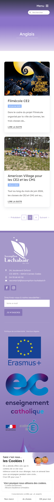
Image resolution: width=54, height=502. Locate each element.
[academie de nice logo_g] (22, 420)
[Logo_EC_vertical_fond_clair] (27, 372)
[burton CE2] (27, 62)
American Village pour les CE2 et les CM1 (25, 178)
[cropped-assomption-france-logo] (26, 438)
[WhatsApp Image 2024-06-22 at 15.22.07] (27, 137)
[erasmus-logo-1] (24, 335)
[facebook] (7, 287)
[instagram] (13, 287)
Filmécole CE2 (18, 101)
